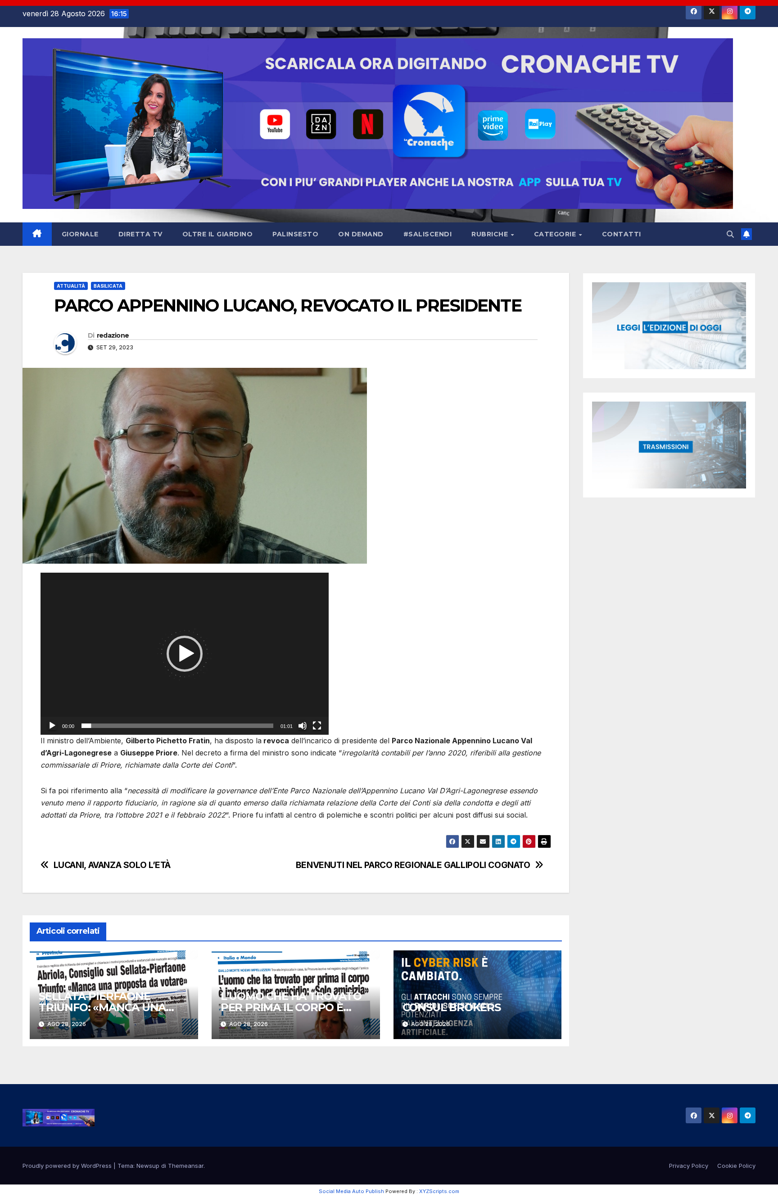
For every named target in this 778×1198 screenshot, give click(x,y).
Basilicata (108, 286)
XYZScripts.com (439, 1191)
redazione (113, 335)
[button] (730, 234)
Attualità (71, 286)
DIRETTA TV (140, 234)
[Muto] (302, 725)
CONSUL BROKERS (452, 1007)
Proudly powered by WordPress (68, 1165)
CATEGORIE (556, 234)
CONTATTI (621, 234)
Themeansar (186, 1165)
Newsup (147, 1165)
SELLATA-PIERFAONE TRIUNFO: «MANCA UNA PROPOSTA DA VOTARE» (104, 1007)
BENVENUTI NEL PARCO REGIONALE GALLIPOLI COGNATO (413, 865)
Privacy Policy (688, 1165)
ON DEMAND (361, 234)
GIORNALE (80, 234)
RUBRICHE (490, 234)
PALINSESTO (295, 234)
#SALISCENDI (427, 234)
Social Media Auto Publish (351, 1191)
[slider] (177, 725)
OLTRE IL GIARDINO (217, 234)
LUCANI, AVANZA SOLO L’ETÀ (112, 865)
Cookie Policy (736, 1165)
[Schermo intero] (316, 725)
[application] (185, 654)
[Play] (52, 725)
